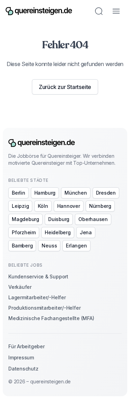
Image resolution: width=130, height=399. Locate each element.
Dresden (106, 193)
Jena (86, 232)
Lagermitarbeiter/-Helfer (37, 297)
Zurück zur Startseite (65, 86)
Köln (43, 206)
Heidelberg (58, 232)
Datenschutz (23, 369)
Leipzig (20, 206)
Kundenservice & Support (38, 276)
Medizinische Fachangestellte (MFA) (51, 318)
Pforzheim (24, 232)
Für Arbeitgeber (26, 346)
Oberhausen (93, 219)
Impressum (21, 357)
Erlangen (76, 246)
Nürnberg (100, 206)
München (75, 193)
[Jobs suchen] (98, 11)
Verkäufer (20, 287)
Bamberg (22, 246)
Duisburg (58, 219)
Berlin (18, 193)
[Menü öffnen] (116, 11)
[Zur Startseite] (39, 11)
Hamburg (44, 193)
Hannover (68, 206)
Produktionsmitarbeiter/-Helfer (44, 308)
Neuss (49, 246)
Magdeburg (25, 219)
